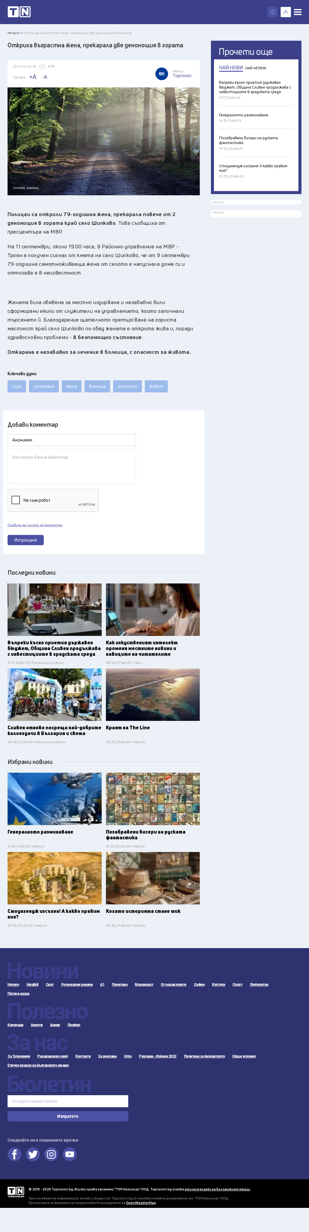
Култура (218, 984)
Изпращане (25, 540)
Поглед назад (18, 994)
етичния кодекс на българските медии (217, 1189)
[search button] (272, 12)
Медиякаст (144, 984)
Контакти (83, 1056)
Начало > (15, 32)
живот (156, 386)
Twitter (33, 1154)
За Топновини (19, 1056)
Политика (119, 984)
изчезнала (43, 386)
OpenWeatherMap (141, 1202)
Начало (13, 984)
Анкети (37, 1025)
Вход (286, 12)
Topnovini (16, 1192)
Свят (50, 984)
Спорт (238, 984)
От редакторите (173, 984)
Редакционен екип (52, 1056)
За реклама (107, 1056)
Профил (74, 1025)
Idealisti (32, 984)
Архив (55, 1025)
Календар (15, 1025)
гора (16, 386)
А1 (102, 984)
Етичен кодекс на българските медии (38, 1065)
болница (97, 386)
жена (71, 386)
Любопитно (259, 984)
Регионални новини (77, 984)
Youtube (70, 1154)
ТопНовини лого (19, 12)
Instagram (51, 1154)
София (199, 984)
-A (44, 77)
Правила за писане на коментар (35, 525)
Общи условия (244, 1056)
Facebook (14, 1154)
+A (32, 77)
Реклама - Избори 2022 (158, 1056)
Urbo (128, 1056)
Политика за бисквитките (204, 1056)
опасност (127, 386)
